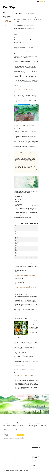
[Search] (47, 1)
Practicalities (5, 25)
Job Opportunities (34, 457)
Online (26, 1)
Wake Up (33, 452)
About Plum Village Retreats (6, 16)
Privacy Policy (12, 470)
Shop (38, 1)
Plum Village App (34, 464)
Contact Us (21, 470)
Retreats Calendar (5, 13)
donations (26, 169)
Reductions (6, 22)
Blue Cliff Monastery (20, 453)
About (6, 1)
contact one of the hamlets (34, 51)
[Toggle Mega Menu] (2, 1)
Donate (41, 1)
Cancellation (27, 25)
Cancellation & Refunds (8, 21)
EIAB (3, 453)
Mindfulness (18, 1)
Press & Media (16, 470)
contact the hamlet (21, 383)
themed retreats (26, 54)
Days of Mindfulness (5, 26)
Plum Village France (5, 446)
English (45, 1)
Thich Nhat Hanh (10, 1)
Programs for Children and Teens (8, 24)
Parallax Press (34, 461)
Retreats (15, 1)
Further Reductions (31, 25)
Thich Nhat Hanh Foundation (36, 456)
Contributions (6, 20)
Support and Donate (32, 430)
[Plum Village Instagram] (35, 447)
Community (22, 1)
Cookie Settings (26, 470)
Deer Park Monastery (27, 453)
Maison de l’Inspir (20, 446)
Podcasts (33, 465)
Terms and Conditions (6, 470)
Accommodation (19, 25)
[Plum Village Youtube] (39, 447)
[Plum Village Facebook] (33, 447)
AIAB (25, 446)
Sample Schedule (6, 17)
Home (4, 1)
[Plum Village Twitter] (37, 447)
